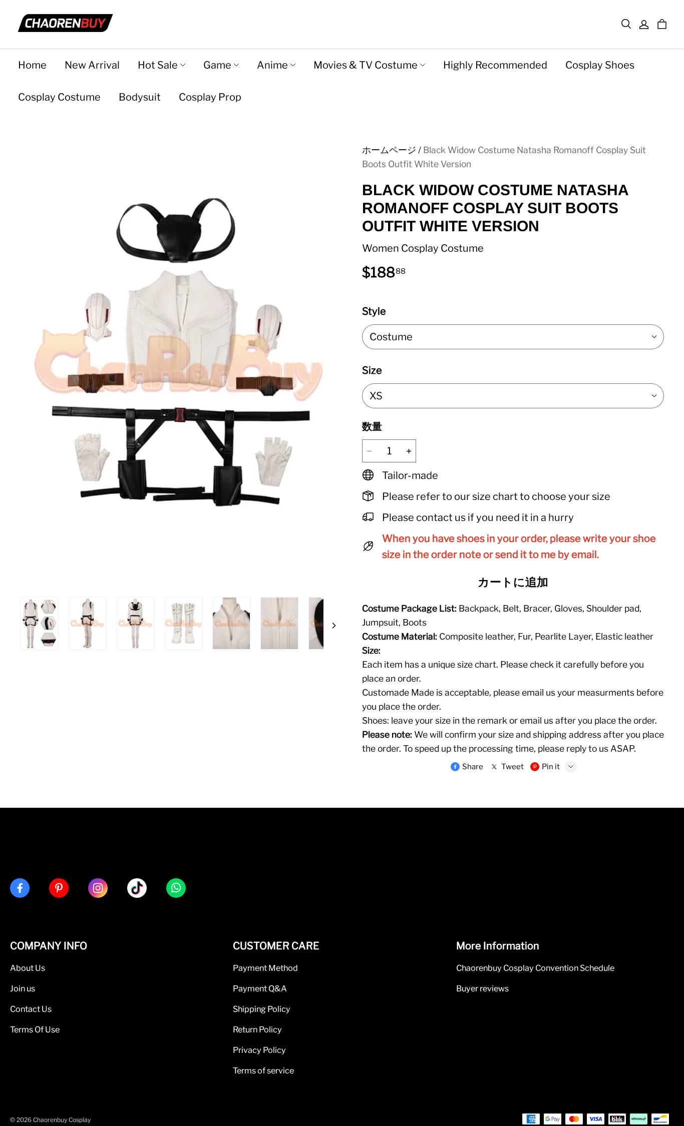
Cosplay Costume (59, 97)
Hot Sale (158, 65)
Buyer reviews (482, 988)
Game (217, 65)
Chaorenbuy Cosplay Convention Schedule (535, 968)
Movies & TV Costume (365, 65)
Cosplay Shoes (599, 65)
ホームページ (389, 150)
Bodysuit (140, 97)
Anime (272, 65)
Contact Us (31, 1009)
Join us (22, 988)
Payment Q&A (260, 988)
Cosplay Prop (210, 97)
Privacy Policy (259, 1050)
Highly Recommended (495, 65)
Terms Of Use (35, 1029)
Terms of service (263, 1070)
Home (32, 65)
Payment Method (265, 968)
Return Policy (257, 1029)
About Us (27, 968)
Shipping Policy (261, 1009)
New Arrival (92, 65)
